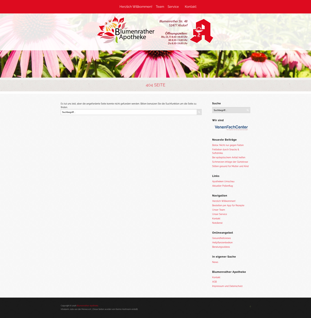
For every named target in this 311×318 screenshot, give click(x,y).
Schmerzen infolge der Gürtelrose (230, 162)
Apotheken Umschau (223, 181)
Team (160, 7)
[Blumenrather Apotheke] (155, 31)
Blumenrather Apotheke (87, 306)
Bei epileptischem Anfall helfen (228, 157)
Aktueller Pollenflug (222, 186)
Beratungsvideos (221, 247)
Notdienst (217, 223)
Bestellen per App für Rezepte (228, 205)
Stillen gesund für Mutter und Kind (230, 166)
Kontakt (190, 7)
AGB (214, 281)
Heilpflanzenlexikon (222, 242)
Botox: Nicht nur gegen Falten (228, 145)
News (215, 262)
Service (173, 7)
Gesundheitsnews (221, 238)
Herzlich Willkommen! (136, 7)
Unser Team (218, 209)
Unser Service (219, 214)
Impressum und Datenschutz (227, 286)
